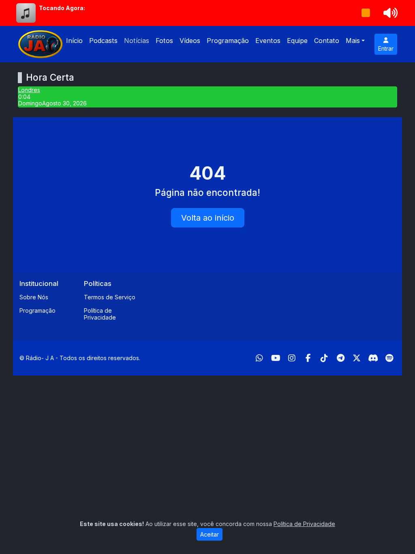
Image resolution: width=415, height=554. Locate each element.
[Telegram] (340, 358)
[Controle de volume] (389, 13)
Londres (29, 89)
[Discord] (373, 358)
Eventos (267, 41)
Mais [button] (353, 41)
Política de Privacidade (100, 314)
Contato (326, 41)
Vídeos (190, 41)
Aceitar (209, 534)
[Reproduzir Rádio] (366, 13)
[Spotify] (389, 358)
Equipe (297, 41)
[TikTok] (324, 358)
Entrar (386, 48)
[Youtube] (275, 358)
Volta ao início (207, 218)
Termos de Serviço (109, 297)
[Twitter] (357, 358)
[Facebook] (308, 358)
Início (74, 41)
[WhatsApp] (259, 358)
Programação (228, 41)
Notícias (136, 41)
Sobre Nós (33, 297)
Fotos (164, 41)
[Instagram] (291, 358)
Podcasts (103, 41)
